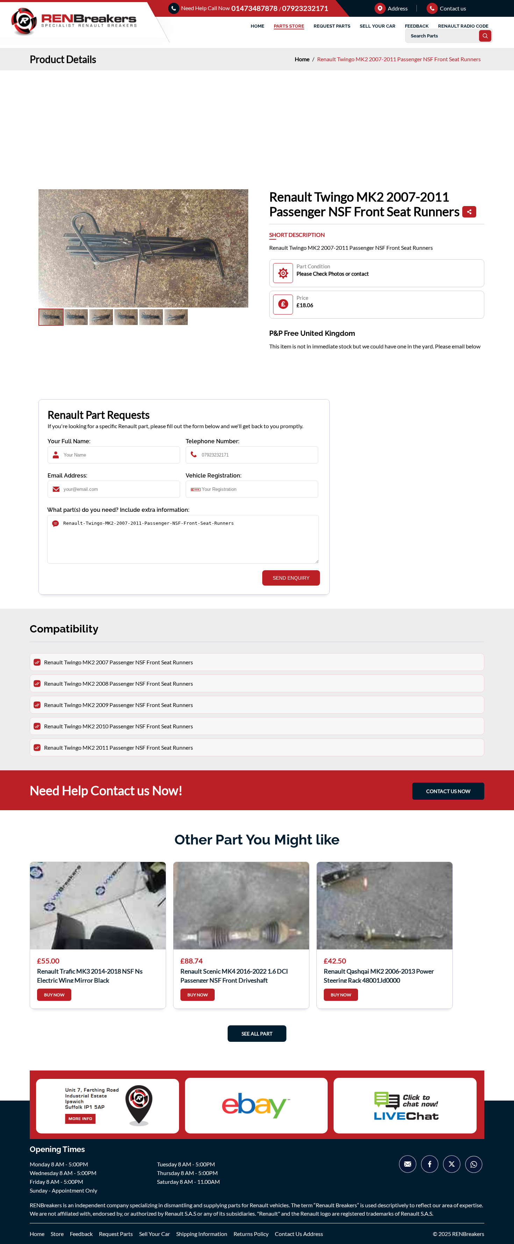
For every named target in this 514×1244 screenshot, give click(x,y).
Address (397, 8)
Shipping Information (201, 1233)
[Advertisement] (257, 123)
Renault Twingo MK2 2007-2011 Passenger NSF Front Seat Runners (399, 59)
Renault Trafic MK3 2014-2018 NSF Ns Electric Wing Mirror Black (90, 975)
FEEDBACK (417, 26)
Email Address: (67, 475)
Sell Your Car (154, 1233)
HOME (257, 26)
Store (57, 1233)
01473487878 (255, 8)
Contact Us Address (299, 1233)
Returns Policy (251, 1233)
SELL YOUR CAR (377, 26)
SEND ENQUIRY (291, 578)
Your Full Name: (69, 441)
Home (302, 59)
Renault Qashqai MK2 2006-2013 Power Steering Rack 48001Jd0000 (379, 975)
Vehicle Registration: (214, 475)
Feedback (81, 1233)
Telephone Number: (213, 441)
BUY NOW (54, 994)
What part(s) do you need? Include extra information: (118, 510)
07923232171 (305, 8)
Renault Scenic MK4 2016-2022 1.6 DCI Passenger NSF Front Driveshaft (234, 975)
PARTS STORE (289, 26)
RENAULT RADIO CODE (463, 26)
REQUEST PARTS (332, 26)
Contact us (452, 8)
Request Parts (116, 1233)
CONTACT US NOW (448, 791)
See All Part (257, 1034)
